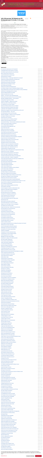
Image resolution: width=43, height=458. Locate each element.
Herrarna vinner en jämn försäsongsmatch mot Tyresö (9, 430)
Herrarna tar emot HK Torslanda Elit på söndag (8, 408)
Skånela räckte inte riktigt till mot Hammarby (7, 196)
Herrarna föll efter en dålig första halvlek (7, 409)
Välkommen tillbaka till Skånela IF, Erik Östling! (8, 92)
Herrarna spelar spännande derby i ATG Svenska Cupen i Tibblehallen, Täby (12, 158)
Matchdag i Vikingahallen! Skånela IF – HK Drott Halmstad (10, 98)
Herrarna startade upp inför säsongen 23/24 (7, 339)
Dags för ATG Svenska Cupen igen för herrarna (8, 331)
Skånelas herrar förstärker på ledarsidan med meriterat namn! (10, 79)
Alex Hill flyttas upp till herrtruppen (6, 85)
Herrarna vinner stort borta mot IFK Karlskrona (8, 402)
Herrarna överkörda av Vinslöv (5, 311)
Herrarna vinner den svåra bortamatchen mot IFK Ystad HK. (10, 152)
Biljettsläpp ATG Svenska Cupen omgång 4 (7, 236)
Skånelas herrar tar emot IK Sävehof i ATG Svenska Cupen (9, 428)
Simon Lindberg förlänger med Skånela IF (7, 124)
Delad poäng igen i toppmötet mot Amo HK (7, 356)
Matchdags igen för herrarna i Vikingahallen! (7, 130)
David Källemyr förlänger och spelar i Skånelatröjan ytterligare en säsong (12, 88)
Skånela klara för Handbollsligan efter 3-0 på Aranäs (9, 246)
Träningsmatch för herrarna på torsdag (7, 433)
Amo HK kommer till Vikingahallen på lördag (7, 327)
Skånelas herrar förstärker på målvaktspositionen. (8, 86)
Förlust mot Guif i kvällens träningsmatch (7, 337)
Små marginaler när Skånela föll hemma (7, 217)
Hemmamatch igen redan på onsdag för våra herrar (8, 359)
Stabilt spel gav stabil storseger (6, 405)
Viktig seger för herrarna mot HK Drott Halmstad (8, 142)
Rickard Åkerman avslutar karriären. (6, 447)
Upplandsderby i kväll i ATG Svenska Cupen (7, 425)
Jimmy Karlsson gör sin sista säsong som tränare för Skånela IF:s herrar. (12, 371)
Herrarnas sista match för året (5, 381)
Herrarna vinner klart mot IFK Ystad (6, 292)
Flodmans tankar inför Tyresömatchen (7, 258)
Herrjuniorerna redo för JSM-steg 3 (6, 117)
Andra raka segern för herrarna (5, 321)
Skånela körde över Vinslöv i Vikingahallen (7, 151)
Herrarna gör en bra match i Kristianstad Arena (8, 214)
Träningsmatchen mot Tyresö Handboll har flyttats (8, 233)
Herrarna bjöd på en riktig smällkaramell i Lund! (8, 126)
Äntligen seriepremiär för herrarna (6, 324)
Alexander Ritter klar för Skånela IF (6, 76)
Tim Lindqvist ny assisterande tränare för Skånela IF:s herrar (10, 364)
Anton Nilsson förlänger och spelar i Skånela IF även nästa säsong (11, 174)
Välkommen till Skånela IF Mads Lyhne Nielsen (8, 80)
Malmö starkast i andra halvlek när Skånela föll (8, 201)
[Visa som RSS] (30, 18)
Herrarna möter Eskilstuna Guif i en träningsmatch (8, 378)
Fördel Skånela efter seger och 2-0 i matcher (7, 248)
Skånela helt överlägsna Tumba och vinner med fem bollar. (10, 139)
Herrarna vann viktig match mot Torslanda (7, 361)
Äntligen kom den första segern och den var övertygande (9, 204)
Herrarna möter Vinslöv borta (5, 312)
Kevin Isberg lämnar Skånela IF (5, 437)
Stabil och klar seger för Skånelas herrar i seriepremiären (9, 154)
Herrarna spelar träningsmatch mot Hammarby (8, 377)
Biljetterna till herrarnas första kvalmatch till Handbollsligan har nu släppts (12, 251)
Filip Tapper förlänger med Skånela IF (6, 390)
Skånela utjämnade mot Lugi (5, 349)
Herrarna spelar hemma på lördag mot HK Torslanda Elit (9, 132)
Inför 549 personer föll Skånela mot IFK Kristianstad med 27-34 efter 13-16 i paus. (13, 180)
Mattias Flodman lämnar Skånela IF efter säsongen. (9, 305)
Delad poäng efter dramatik (5, 399)
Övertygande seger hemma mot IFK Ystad (7, 383)
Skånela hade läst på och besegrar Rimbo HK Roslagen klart (10, 411)
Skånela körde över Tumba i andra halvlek (7, 224)
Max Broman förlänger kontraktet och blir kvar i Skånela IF (9, 105)
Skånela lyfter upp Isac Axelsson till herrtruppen (8, 82)
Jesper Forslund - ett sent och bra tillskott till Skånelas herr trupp (11, 336)
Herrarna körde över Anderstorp (6, 302)
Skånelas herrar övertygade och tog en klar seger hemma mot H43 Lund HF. (12, 110)
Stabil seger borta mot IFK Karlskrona (6, 273)
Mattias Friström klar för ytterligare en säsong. (8, 83)
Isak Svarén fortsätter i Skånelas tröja (6, 239)
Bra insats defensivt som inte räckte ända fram (8, 208)
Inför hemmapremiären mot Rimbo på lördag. (8, 412)
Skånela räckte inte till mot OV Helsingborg (7, 314)
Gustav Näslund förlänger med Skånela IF (7, 286)
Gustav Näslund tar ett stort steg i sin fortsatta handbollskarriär (10, 179)
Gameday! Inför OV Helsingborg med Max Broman (8, 193)
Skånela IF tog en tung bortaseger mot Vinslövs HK (8, 123)
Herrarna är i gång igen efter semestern (7, 436)
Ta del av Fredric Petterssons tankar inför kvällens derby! (9, 198)
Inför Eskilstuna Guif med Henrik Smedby (7, 205)
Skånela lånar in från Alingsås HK (6, 270)
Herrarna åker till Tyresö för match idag (7, 317)
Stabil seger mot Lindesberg (5, 268)
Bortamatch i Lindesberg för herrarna (6, 308)
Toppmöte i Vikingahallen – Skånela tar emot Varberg (9, 101)
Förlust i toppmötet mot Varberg (6, 295)
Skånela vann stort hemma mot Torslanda (7, 129)
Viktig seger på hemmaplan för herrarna (7, 362)
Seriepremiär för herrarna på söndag (6, 418)
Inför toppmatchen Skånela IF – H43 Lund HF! (8, 111)
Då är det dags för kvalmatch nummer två (7, 352)
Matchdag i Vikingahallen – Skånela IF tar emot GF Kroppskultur (10, 114)
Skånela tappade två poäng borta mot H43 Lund (8, 133)
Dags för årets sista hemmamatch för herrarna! (8, 296)
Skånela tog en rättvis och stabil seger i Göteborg (8, 102)
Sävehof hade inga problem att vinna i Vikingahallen (9, 427)
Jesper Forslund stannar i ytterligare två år (7, 242)
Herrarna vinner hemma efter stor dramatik (7, 287)
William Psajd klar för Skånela (5, 264)
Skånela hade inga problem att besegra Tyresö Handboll (9, 107)
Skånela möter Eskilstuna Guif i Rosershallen (7, 421)
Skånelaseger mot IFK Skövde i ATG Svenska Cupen (9, 227)
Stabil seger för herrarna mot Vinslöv (6, 289)
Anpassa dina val (4, 455)
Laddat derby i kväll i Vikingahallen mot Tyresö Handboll (9, 108)
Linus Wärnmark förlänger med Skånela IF (7, 355)
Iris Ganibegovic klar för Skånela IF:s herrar (7, 443)
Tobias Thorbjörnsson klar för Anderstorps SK (8, 195)
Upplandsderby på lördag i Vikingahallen (7, 415)
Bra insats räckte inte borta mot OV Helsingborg (8, 192)
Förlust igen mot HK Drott (5, 358)
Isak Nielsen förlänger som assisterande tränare (8, 171)
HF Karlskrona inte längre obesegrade (6, 387)
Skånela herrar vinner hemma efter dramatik (7, 403)
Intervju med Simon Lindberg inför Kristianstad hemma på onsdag (11, 182)
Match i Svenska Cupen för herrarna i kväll (7, 73)
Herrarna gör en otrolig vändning (6, 374)
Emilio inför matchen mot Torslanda (6, 406)
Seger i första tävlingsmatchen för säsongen (8, 333)
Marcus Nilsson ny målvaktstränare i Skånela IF (8, 340)
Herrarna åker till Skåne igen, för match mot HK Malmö (9, 202)
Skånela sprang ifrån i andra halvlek (6, 380)
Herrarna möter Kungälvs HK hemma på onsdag (8, 424)
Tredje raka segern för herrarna (5, 318)
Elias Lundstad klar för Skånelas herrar (7, 170)
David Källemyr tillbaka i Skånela (6, 400)
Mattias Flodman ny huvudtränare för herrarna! (8, 368)
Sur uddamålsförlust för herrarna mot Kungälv (8, 393)
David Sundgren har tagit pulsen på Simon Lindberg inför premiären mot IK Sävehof (13, 223)
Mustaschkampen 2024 (4, 199)
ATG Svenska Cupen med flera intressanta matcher (8, 161)
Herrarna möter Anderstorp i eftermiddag (7, 267)
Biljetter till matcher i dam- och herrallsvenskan (8, 320)
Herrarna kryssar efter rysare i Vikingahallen (7, 396)
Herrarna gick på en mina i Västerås (6, 261)
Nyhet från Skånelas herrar (5, 434)
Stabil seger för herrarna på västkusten (7, 293)
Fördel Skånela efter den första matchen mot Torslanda (9, 70)
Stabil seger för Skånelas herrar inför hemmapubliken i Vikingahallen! (11, 136)
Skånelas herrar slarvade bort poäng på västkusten (8, 135)
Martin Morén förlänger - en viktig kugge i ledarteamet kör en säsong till (12, 77)
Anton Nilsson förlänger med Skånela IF (7, 283)
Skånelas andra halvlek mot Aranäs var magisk (8, 249)
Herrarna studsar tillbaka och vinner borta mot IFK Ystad (9, 389)
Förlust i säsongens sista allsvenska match (7, 252)
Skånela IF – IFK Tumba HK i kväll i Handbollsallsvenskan (9, 95)
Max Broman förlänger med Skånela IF (7, 245)
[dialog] (21, 454)
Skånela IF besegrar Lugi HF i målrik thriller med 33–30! (9, 146)
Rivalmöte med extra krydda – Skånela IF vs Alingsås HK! (9, 157)
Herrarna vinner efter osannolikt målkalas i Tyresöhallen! (9, 145)
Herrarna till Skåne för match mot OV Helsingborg (8, 277)
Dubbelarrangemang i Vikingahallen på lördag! (8, 148)
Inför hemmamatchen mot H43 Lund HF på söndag (8, 113)
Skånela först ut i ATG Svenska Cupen (6, 343)
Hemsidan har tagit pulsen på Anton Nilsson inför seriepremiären (11, 155)
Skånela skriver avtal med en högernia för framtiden (9, 177)
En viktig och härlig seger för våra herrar (7, 309)
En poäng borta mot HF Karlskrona (6, 386)
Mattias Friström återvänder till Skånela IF (7, 280)
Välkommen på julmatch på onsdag (6, 384)
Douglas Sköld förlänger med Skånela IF (7, 164)
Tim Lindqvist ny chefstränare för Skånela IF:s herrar (9, 299)
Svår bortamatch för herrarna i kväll (6, 274)
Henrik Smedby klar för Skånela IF (6, 346)
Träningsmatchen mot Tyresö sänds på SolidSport (8, 431)
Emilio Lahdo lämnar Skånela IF (5, 271)
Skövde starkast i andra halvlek (5, 186)
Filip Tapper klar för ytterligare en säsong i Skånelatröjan (9, 176)
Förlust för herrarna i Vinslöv (5, 365)
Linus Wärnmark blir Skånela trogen (6, 243)
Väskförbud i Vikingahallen (5, 230)
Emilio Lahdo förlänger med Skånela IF (7, 449)
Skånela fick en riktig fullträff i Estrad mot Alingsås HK (9, 189)
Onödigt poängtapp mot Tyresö (6, 315)
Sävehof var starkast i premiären (6, 221)
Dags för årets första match (5, 127)
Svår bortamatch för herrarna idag (6, 215)
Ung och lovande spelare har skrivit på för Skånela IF (9, 226)
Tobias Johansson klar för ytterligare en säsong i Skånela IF (10, 167)
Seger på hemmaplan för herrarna (6, 367)
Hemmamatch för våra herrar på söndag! (7, 211)
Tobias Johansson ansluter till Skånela (7, 240)
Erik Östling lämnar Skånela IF (5, 440)
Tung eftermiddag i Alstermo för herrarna (7, 220)
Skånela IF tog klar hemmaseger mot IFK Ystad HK (8, 120)
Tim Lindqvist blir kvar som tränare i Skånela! (7, 104)
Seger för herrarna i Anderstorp (5, 265)
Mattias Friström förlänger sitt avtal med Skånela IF (8, 173)
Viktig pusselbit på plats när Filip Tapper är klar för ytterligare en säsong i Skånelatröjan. (14, 89)
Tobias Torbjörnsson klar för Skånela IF (7, 255)
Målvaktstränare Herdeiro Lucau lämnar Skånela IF (8, 342)
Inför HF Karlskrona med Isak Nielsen (6, 183)
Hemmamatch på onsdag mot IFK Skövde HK (8, 218)
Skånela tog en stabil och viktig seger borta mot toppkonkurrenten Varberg (12, 149)
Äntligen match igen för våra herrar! (6, 290)
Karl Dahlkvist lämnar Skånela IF (6, 446)
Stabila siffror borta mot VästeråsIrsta (6, 330)
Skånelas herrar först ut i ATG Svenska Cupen (8, 334)
